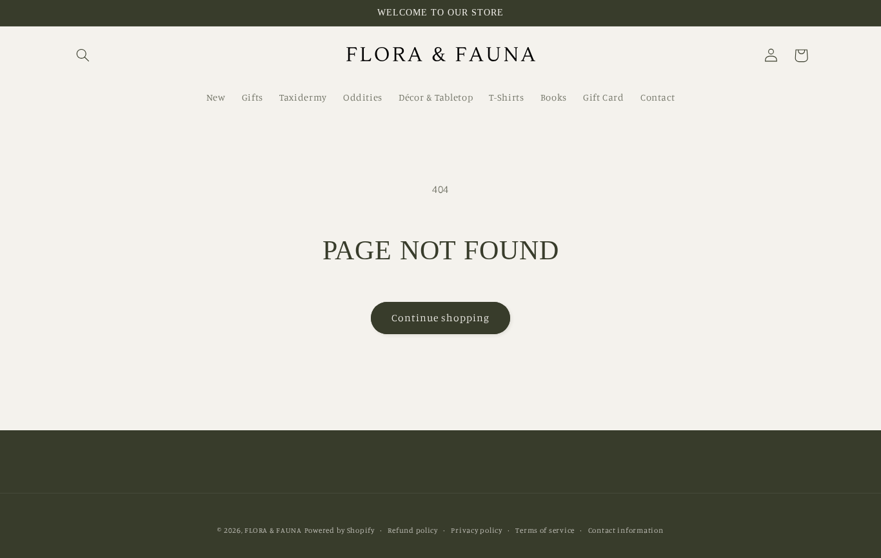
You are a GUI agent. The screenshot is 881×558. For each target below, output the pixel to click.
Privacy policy (476, 530)
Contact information (626, 530)
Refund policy (413, 530)
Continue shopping (440, 318)
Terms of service (545, 530)
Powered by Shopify (339, 530)
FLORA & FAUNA (273, 530)
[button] (83, 55)
